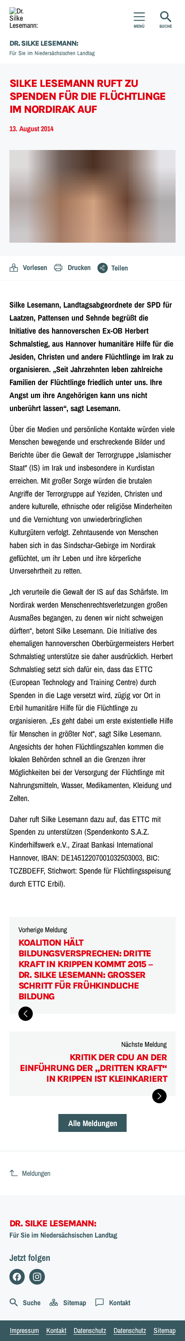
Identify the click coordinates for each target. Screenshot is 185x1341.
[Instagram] (37, 1277)
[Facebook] (17, 1277)
